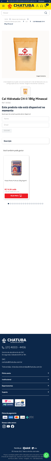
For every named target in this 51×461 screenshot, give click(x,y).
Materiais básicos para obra (13, 21)
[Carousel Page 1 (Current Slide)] (8, 203)
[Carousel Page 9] (23, 203)
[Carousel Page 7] (19, 203)
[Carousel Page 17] (38, 203)
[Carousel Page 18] (40, 203)
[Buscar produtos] (46, 12)
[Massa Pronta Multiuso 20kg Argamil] (16, 168)
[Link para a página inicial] (6, 19)
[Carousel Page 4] (14, 203)
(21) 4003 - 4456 (15, 347)
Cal (27, 21)
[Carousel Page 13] (31, 203)
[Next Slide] (49, 1)
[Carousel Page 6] (18, 203)
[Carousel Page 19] (42, 203)
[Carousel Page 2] (10, 203)
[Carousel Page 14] (33, 203)
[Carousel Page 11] (27, 203)
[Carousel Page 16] (36, 203)
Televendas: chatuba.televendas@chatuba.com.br (22, 367)
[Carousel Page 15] (35, 203)
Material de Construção (19, 19)
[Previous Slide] (1, 1)
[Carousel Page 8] (21, 203)
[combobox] (25, 12)
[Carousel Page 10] (25, 203)
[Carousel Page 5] (16, 203)
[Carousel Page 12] (29, 203)
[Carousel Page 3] (12, 203)
